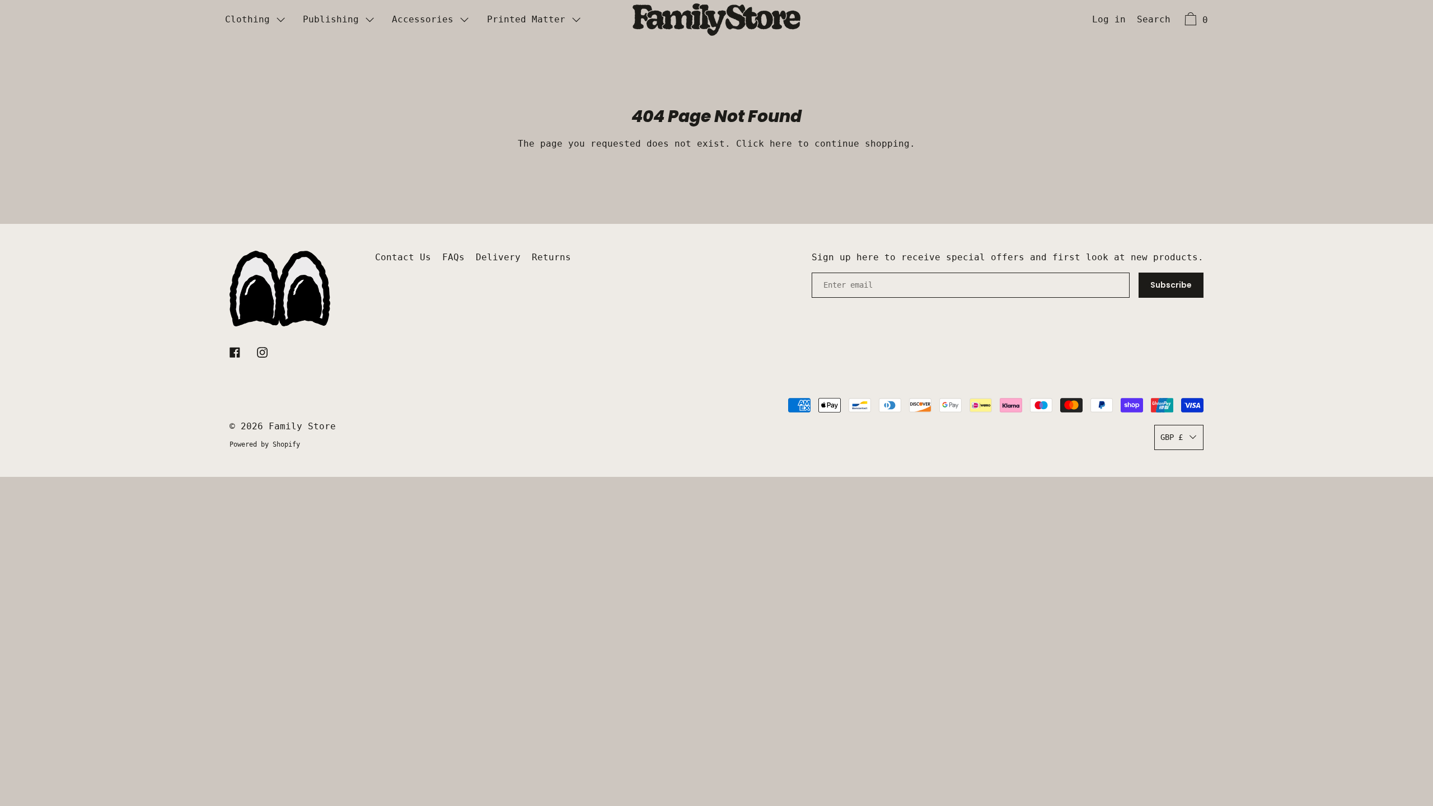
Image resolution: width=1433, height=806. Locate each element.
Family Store (302, 426)
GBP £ (1171, 437)
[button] (1153, 20)
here (781, 143)
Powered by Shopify (265, 444)
